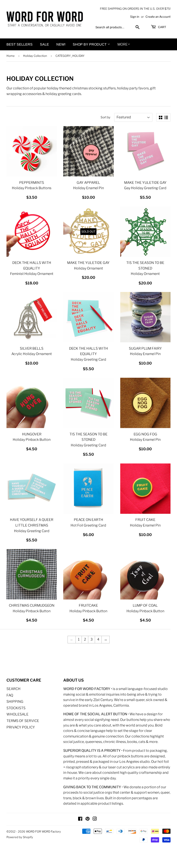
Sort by (105, 117)
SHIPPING (14, 701)
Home (10, 55)
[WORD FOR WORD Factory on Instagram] (95, 819)
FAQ (9, 695)
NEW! (60, 44)
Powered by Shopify (19, 837)
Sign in (134, 16)
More (122, 44)
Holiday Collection (35, 55)
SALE (44, 44)
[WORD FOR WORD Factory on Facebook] (80, 819)
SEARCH (13, 689)
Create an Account (158, 16)
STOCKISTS (15, 708)
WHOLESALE (17, 714)
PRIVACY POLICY (20, 727)
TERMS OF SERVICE (22, 721)
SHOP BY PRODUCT (90, 44)
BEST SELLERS (19, 44)
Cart (161, 27)
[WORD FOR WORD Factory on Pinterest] (87, 819)
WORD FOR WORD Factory (43, 831)
